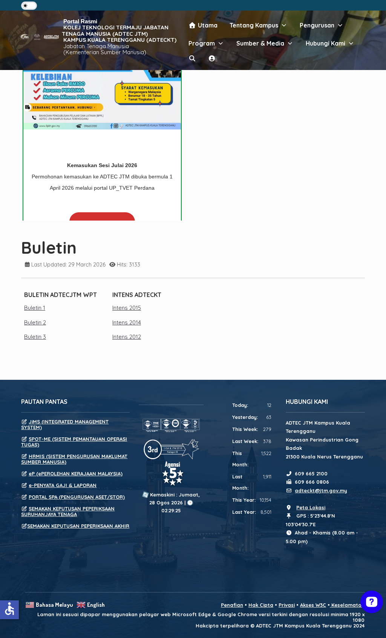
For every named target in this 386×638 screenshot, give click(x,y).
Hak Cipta (260, 605)
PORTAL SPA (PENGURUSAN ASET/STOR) (77, 497)
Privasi (287, 605)
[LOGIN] (212, 58)
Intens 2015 (126, 307)
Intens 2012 (126, 336)
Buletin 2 (35, 322)
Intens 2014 (126, 322)
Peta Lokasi (310, 507)
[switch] (29, 6)
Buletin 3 (35, 336)
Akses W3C (313, 605)
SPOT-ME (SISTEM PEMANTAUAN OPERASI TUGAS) (74, 442)
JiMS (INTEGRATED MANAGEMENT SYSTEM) (65, 424)
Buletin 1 (34, 307)
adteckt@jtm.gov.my (321, 490)
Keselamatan (347, 605)
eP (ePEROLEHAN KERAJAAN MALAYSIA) (76, 474)
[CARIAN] (192, 58)
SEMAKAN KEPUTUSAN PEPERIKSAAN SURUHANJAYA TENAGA (68, 511)
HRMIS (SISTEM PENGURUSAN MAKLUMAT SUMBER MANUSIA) (74, 459)
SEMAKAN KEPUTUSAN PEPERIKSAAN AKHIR (78, 526)
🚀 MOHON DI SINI (102, 214)
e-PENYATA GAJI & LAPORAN (62, 485)
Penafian (232, 605)
